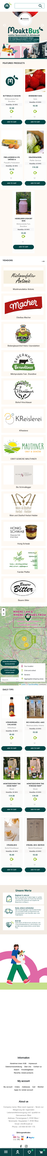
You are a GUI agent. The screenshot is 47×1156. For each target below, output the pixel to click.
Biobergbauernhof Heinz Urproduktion (24, 345)
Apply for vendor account (23, 1089)
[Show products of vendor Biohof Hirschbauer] (23, 389)
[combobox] (10, 679)
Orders (17, 1086)
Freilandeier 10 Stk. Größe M (12, 158)
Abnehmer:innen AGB (18, 1063)
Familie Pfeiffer (23, 571)
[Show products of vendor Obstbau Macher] (23, 304)
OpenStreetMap (33, 684)
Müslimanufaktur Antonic (23, 288)
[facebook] (20, 1146)
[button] (6, 1152)
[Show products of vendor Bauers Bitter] (23, 587)
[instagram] (26, 1146)
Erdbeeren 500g (35, 96)
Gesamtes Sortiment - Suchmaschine (9, 663)
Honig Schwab (23, 543)
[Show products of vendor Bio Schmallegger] (23, 474)
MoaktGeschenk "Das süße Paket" (11, 785)
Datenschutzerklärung (13, 1066)
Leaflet (23, 684)
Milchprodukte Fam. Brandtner (23, 373)
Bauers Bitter (23, 600)
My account (8, 1086)
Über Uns (27, 1066)
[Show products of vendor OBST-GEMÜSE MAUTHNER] (23, 445)
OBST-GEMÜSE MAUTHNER (23, 458)
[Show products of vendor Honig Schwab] (23, 530)
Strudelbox (12, 845)
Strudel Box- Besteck (35, 845)
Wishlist (41, 1086)
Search (16, 1069)
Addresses (26, 1086)
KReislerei (23, 430)
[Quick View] (12, 81)
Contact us (37, 1066)
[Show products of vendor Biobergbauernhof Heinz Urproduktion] (23, 332)
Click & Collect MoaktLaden (9, 671)
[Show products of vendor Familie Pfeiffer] (23, 558)
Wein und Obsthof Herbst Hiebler (24, 515)
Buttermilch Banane (12, 96)
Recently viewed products (23, 1072)
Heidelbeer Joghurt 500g (23, 220)
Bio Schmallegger (23, 486)
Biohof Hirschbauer (23, 402)
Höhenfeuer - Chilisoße (12, 724)
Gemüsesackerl (35, 157)
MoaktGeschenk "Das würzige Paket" (35, 785)
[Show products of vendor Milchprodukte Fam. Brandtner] (23, 360)
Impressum (33, 1063)
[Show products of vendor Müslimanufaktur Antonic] (23, 276)
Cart (33, 1086)
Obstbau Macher (23, 317)
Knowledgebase (27, 1069)
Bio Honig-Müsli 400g (35, 722)
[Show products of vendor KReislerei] (23, 417)
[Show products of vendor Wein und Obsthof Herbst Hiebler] (23, 502)
